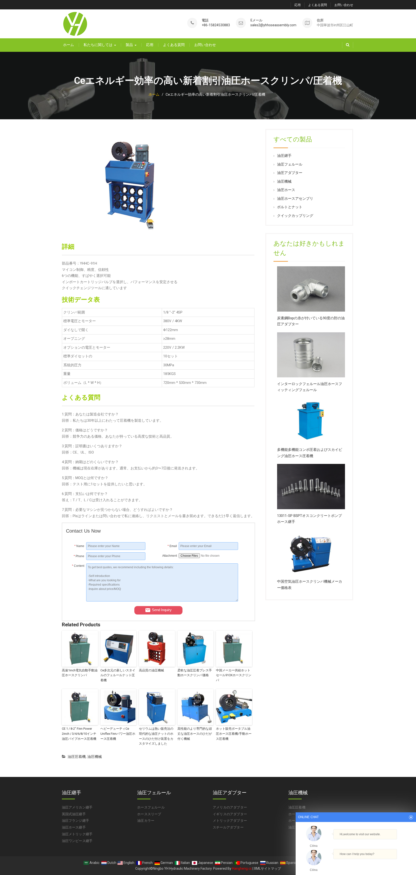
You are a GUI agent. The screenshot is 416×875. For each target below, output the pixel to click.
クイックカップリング (295, 216)
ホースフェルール (151, 807)
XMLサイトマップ (267, 868)
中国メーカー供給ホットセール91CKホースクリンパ (233, 675)
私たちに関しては (98, 45)
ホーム (68, 45)
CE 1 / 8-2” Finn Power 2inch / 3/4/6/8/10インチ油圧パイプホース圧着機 (79, 734)
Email (172, 546)
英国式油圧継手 (74, 814)
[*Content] (76, 600)
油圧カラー (145, 820)
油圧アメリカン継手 (77, 807)
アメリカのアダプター (230, 807)
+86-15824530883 (216, 25)
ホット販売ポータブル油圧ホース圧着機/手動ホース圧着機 (234, 734)
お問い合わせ (343, 5)
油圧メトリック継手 (77, 834)
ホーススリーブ (149, 814)
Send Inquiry (162, 610)
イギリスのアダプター (230, 814)
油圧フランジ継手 (75, 820)
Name (79, 546)
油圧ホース (286, 190)
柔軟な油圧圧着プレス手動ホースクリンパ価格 (194, 672)
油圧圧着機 (77, 757)
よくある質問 (317, 5)
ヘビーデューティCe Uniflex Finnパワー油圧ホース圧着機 (117, 734)
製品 (129, 45)
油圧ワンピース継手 (77, 841)
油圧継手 (284, 156)
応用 (297, 5)
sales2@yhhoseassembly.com (273, 25)
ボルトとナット (289, 207)
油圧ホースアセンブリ (295, 198)
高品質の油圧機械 (151, 670)
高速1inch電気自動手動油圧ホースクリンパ (80, 672)
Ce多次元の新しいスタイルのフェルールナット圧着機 (117, 675)
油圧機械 (94, 757)
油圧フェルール (289, 164)
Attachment (169, 555)
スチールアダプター (228, 827)
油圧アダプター (289, 173)
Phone (79, 556)
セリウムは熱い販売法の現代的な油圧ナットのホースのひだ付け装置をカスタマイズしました (156, 736)
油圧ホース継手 (74, 827)
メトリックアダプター (230, 820)
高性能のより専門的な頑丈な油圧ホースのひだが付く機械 (194, 734)
